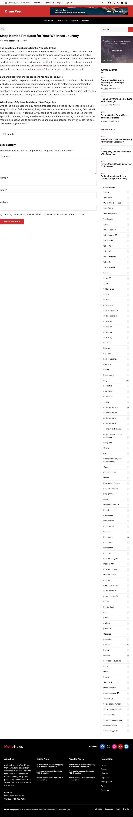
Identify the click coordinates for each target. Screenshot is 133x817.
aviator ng (107, 337)
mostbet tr (107, 580)
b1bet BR (107, 343)
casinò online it (109, 423)
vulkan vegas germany (113, 720)
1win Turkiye (108, 208)
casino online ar (110, 418)
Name (4, 177)
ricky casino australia (112, 661)
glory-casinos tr (110, 472)
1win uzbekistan (110, 213)
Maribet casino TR (111, 504)
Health (106, 478)
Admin (105, 89)
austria (106, 294)
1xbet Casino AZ (110, 230)
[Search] (130, 29)
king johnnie (108, 494)
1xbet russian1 (109, 267)
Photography (106, 782)
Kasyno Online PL (110, 488)
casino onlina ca (110, 413)
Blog (2, 29)
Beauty (106, 370)
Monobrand (108, 537)
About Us (37, 3)
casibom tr (107, 396)
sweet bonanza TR (111, 693)
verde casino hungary (112, 704)
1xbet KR (107, 251)
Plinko (105, 617)
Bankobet (107, 348)
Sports (106, 677)
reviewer (107, 655)
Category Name (109, 70)
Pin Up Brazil (108, 607)
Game (105, 467)
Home (103, 765)
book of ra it (108, 391)
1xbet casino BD (110, 235)
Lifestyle (104, 773)
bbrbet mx (107, 364)
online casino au (110, 591)
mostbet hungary (110, 558)
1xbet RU (107, 262)
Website (4, 202)
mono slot (107, 531)
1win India (107, 197)
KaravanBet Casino (111, 483)
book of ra (107, 386)
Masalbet (107, 510)
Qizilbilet (107, 634)
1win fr (106, 192)
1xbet (105, 224)
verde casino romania (112, 709)
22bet (105, 273)
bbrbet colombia (110, 359)
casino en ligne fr (110, 407)
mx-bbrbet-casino (111, 585)
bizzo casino (108, 375)
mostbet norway (110, 569)
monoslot (107, 553)
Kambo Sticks (43, 69)
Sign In (60, 3)
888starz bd (108, 289)
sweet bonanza (109, 687)
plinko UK (107, 628)
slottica (106, 671)
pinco (105, 612)
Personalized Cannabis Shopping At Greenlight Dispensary (112, 82)
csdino (106, 453)
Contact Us (49, 3)
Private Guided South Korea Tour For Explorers (114, 116)
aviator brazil (108, 305)
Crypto (106, 448)
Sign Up (69, 3)
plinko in (106, 623)
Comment (6, 156)
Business (104, 769)
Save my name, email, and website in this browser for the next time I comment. (44, 214)
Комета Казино (110, 725)
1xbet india (108, 240)
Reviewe (107, 650)
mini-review (108, 515)
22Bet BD (107, 278)
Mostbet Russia (109, 574)
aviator (106, 300)
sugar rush (107, 682)
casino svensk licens (112, 429)
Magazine (105, 777)
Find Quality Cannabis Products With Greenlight (116, 100)
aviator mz (107, 332)
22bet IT (107, 283)
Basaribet (107, 353)
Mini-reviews (108, 521)
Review (106, 644)
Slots (105, 666)
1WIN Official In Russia (112, 203)
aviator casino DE (110, 310)
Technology (108, 698)
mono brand (108, 526)
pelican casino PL (110, 596)
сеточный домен (110, 731)
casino (106, 402)
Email (3, 190)
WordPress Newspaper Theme (50, 810)
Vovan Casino (109, 714)
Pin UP (106, 601)
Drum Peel (13, 11)
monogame (108, 548)
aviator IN (107, 321)
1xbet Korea (108, 246)
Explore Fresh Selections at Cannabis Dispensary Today (114, 177)
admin (11, 41)
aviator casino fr (110, 316)
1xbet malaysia (109, 257)
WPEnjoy (66, 810)
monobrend (108, 542)
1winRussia (108, 219)
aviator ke (107, 326)
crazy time (107, 442)
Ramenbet (107, 639)
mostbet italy (108, 564)
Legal (105, 499)
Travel (103, 786)
